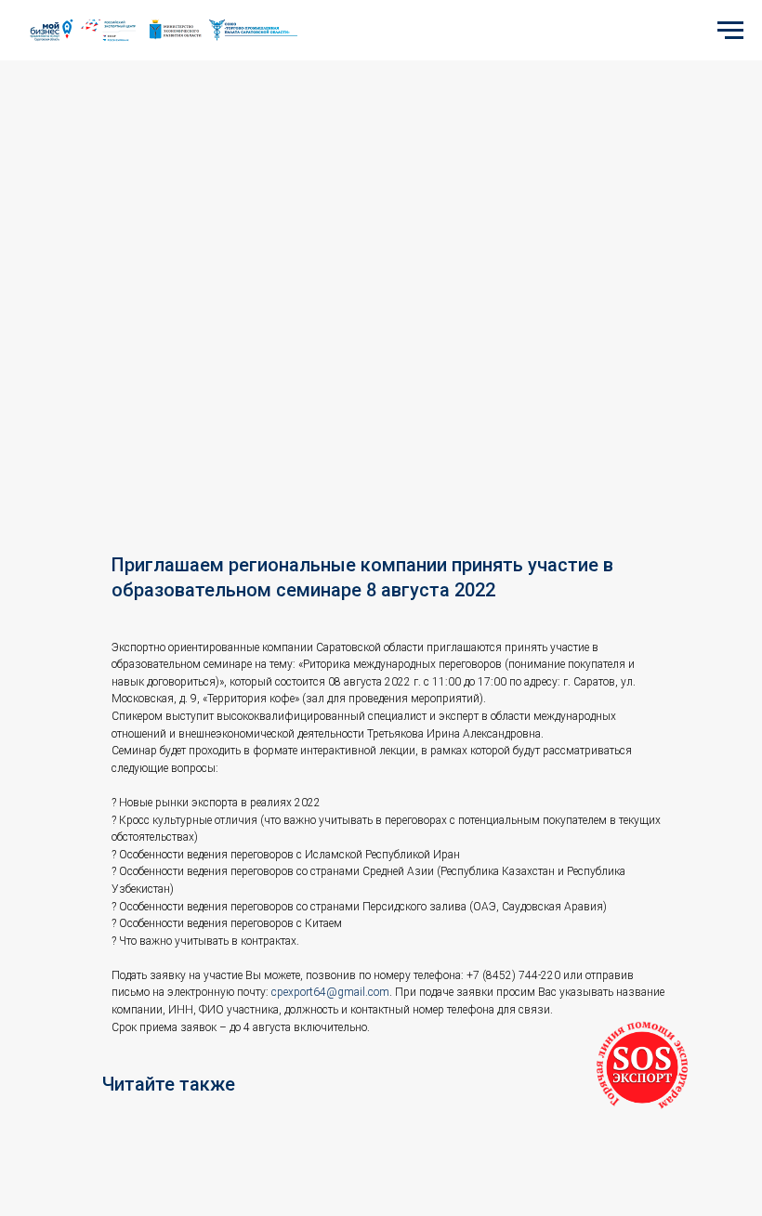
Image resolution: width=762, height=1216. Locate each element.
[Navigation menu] (730, 30)
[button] (642, 1067)
